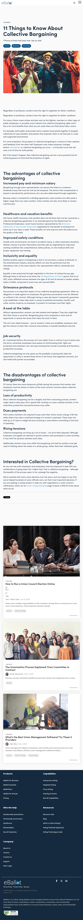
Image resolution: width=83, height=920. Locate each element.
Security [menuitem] (26, 887)
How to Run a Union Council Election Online (30, 584)
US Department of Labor (51, 276)
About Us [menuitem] (6, 848)
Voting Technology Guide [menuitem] (52, 832)
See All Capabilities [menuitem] (50, 798)
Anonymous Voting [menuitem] (50, 780)
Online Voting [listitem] (20, 611)
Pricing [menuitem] (6, 798)
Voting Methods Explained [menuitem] (53, 828)
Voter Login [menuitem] (7, 866)
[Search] (74, 3)
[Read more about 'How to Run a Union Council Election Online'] (41, 551)
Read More (74, 615)
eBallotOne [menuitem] (7, 789)
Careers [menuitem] (6, 853)
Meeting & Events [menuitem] (50, 794)
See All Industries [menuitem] (10, 832)
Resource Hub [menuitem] (48, 814)
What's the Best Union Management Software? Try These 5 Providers (38, 738)
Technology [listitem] (33, 755)
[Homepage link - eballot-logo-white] (12, 883)
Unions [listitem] (9, 611)
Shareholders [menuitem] (8, 828)
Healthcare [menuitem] (7, 823)
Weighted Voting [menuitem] (49, 785)
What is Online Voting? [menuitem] (52, 823)
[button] (79, 2)
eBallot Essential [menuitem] (9, 785)
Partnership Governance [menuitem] (12, 819)
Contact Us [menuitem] (7, 857)
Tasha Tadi (26, 41)
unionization (15, 147)
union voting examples (37, 486)
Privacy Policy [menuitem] (18, 887)
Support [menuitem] (6, 861)
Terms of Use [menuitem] (7, 887)
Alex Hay (13, 744)
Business (16, 46)
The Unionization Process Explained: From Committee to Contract (37, 668)
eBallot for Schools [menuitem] (10, 794)
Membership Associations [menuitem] (13, 814)
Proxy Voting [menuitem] (48, 789)
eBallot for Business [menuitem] (10, 780)
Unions (7, 46)
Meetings (26, 46)
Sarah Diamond (16, 674)
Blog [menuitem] (45, 819)
